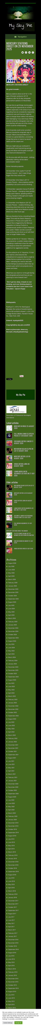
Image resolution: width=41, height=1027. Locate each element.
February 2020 (12, 816)
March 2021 (12, 774)
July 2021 (11, 761)
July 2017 (11, 917)
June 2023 (11, 686)
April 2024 (11, 654)
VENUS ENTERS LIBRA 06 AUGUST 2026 (22, 465)
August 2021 (12, 758)
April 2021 (11, 771)
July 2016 (11, 956)
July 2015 (11, 995)
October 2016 (12, 946)
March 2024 (12, 657)
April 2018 (11, 888)
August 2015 (12, 991)
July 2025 (11, 605)
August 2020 (12, 797)
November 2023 (13, 670)
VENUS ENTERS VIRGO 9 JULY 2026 (23, 548)
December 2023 (13, 667)
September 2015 (13, 988)
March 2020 (12, 813)
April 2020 (11, 810)
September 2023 (13, 677)
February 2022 (12, 738)
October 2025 (12, 596)
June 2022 (11, 725)
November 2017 (13, 904)
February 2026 (12, 583)
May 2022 (11, 729)
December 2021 (13, 745)
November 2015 (13, 982)
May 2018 (11, 884)
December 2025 (13, 589)
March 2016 (12, 969)
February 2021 (12, 777)
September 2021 (13, 755)
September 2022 (13, 716)
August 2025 (12, 602)
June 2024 (11, 648)
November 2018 (13, 865)
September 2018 (13, 871)
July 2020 (11, 800)
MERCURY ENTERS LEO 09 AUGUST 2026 (22, 457)
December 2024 (13, 628)
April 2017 (11, 927)
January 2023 (12, 703)
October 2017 (12, 907)
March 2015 (12, 1008)
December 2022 (13, 706)
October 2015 (12, 985)
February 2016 (12, 972)
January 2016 (12, 975)
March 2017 (12, 930)
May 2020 (11, 806)
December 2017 (13, 901)
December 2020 (13, 784)
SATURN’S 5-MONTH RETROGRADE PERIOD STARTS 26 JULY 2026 (23, 516)
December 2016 (13, 940)
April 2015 (11, 1004)
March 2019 (12, 852)
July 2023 (11, 683)
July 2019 (11, 839)
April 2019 (11, 849)
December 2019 (13, 823)
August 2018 (12, 875)
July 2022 (11, 722)
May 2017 (11, 923)
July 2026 (11, 566)
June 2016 (11, 959)
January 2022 (12, 742)
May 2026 (11, 573)
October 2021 (12, 751)
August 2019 (12, 836)
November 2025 (13, 592)
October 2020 (12, 790)
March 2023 (12, 696)
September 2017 (13, 910)
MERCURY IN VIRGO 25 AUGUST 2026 (24, 427)
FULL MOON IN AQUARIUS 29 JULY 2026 (23, 524)
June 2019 (11, 842)
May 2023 (11, 690)
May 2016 (11, 962)
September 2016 (13, 949)
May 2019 (11, 845)
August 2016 (12, 953)
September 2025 (13, 599)
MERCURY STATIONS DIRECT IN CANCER (17, 531)
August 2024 (12, 641)
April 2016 (11, 965)
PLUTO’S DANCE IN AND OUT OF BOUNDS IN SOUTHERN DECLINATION (24, 534)
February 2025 (12, 622)
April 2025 (11, 615)
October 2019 (12, 829)
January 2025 (12, 625)
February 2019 (12, 855)
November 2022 (13, 709)
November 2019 (13, 826)
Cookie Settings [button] (8, 1023)
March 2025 (12, 618)
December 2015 (13, 979)
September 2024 (13, 638)
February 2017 (12, 933)
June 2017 (11, 920)
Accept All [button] (18, 1023)
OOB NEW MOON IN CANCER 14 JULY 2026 (23, 542)
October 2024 (12, 634)
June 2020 (11, 803)
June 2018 (11, 881)
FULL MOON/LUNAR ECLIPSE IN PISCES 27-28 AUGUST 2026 (24, 434)
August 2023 (12, 680)
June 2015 (11, 998)
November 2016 (13, 943)
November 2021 (13, 748)
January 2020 (12, 820)
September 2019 (13, 832)
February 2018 (12, 894)
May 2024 (11, 651)
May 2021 (11, 768)
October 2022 (12, 712)
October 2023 (12, 673)
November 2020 (13, 787)
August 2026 (12, 563)
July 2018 (11, 878)
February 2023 (12, 699)
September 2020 (13, 794)
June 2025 (11, 609)
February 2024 (12, 660)
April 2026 (11, 576)
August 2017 (12, 914)
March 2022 (12, 735)
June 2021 (11, 764)
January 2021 (12, 781)
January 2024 (12, 664)
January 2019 (12, 858)
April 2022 (11, 732)
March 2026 (12, 579)
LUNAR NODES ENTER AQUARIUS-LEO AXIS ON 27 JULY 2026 (24, 473)
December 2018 (13, 862)
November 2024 (13, 631)
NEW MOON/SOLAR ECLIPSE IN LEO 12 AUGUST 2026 (23, 450)
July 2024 (11, 644)
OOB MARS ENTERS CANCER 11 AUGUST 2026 (23, 442)
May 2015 (11, 1001)
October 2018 (12, 868)
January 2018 (12, 897)
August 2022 (12, 719)
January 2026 (12, 586)
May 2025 (11, 612)
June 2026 (11, 570)
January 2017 (12, 936)
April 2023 (11, 693)
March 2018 (12, 891)
